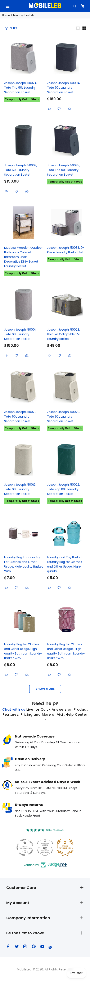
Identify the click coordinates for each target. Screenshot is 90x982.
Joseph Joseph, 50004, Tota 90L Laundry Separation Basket (63, 87)
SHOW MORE (45, 689)
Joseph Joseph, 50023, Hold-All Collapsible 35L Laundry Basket (63, 334)
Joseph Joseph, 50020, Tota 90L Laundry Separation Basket (63, 416)
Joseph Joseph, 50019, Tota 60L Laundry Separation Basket (20, 489)
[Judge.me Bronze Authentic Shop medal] (65, 847)
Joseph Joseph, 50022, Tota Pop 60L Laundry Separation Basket (63, 489)
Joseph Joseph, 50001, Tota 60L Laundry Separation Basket (20, 334)
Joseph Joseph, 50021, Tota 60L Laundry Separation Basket (20, 416)
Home (6, 15)
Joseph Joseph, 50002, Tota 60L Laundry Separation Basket (20, 170)
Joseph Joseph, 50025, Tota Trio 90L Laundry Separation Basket (63, 170)
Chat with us (13, 709)
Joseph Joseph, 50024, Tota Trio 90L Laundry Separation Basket (20, 87)
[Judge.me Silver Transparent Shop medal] (25, 847)
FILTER (13, 28)
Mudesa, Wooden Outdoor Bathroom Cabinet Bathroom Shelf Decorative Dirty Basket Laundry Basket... (23, 257)
